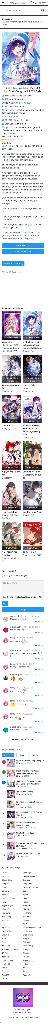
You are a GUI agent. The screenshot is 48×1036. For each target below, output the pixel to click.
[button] (32, 2)
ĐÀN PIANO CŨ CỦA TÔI (9, 553)
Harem (4, 902)
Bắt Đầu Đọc (24, 245)
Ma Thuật (27, 916)
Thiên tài (26, 942)
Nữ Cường (27, 931)
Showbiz (39, 110)
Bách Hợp (27, 873)
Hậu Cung (6, 913)
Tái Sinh (5, 953)
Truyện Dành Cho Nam (11, 949)
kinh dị (4, 968)
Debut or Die (8, 425)
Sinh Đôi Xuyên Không (25, 833)
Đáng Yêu (27, 975)
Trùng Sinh (27, 949)
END (17, 786)
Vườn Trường (7, 960)
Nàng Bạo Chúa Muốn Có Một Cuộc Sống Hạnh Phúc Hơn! (28, 782)
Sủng (18, 776)
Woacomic (7, 342)
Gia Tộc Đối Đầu (22, 828)
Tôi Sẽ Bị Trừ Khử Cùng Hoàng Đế (30, 761)
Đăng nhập (41, 3)
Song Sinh (27, 938)
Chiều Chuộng (21, 848)
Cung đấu (6, 884)
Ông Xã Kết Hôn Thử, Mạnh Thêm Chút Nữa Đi (30, 844)
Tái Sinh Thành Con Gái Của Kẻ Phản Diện (29, 813)
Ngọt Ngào (6, 931)
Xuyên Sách (7, 964)
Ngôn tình (6, 927)
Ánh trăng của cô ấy (10, 386)
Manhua (5, 920)
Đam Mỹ (5, 975)
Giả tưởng (27, 898)
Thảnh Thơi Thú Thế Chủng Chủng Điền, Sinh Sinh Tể (27, 772)
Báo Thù (5, 876)
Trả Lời (40, 622)
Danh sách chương (13, 263)
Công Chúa (27, 884)
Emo (5, 603)
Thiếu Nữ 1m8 (29, 552)
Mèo (4, 924)
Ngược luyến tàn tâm (32, 927)
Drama (18, 835)
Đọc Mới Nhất (22, 251)
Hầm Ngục (27, 909)
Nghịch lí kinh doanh (29, 386)
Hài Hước (9, 110)
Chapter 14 (19, 106)
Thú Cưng (6, 946)
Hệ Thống (19, 110)
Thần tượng (28, 946)
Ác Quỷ (5, 971)
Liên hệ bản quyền (22, 1009)
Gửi (22, 610)
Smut (4, 938)
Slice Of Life (28, 935)
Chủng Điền (7, 880)
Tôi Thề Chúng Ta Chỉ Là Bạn (28, 854)
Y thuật (26, 964)
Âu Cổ (25, 971)
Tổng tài (5, 957)
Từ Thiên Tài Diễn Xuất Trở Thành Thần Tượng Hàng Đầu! (31, 430)
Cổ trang (19, 763)
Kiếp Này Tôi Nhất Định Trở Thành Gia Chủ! (27, 824)
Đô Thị (4, 979)
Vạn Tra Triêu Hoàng (24, 792)
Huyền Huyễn (7, 905)
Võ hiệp (26, 957)
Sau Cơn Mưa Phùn (32, 512)
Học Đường (6, 916)
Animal (4, 873)
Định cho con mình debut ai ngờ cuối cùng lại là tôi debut (32, 345)
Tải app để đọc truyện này (12, 272)
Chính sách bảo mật (22, 1012)
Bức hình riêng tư (31, 471)
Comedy (26, 880)
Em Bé (25, 894)
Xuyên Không (18, 113)
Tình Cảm (6, 113)
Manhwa (30, 110)
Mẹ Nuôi (26, 924)
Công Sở (5, 887)
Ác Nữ (25, 968)
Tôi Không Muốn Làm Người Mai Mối (29, 803)
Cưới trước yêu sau (31, 887)
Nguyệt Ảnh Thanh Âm (11, 473)
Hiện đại (26, 902)
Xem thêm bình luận (24, 739)
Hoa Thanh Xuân (10, 512)
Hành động (6, 909)
